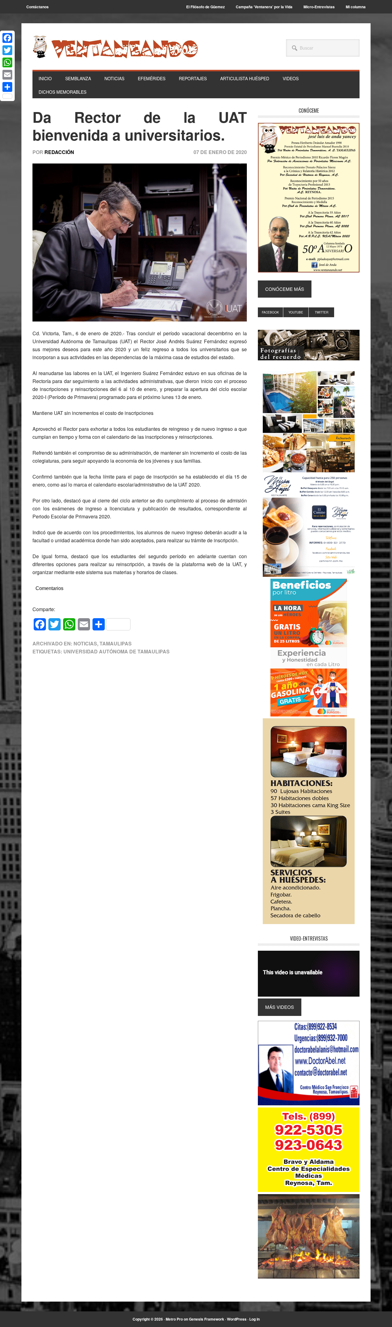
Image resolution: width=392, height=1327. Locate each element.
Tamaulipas (116, 643)
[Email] (7, 75)
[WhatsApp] (7, 62)
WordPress (237, 1319)
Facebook (270, 312)
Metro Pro (174, 1319)
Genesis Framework (206, 1319)
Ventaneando (115, 46)
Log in (254, 1319)
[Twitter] (7, 50)
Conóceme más (284, 289)
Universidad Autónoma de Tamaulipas (116, 651)
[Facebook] (7, 38)
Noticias (85, 643)
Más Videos (279, 1007)
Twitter (321, 312)
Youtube (295, 312)
